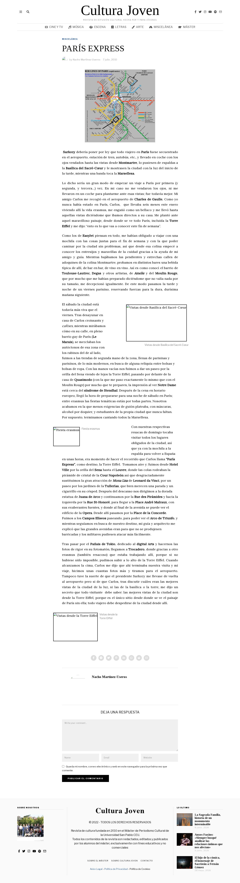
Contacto (147, 860)
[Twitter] (200, 12)
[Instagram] (205, 12)
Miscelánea (163, 27)
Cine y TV (56, 27)
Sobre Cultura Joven (124, 860)
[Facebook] (195, 12)
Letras (120, 27)
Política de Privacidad (116, 869)
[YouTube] (210, 12)
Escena (100, 27)
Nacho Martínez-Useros (109, 677)
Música (78, 27)
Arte (140, 27)
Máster (189, 27)
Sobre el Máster (97, 860)
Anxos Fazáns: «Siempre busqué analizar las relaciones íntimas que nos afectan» (209, 841)
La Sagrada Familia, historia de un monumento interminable (208, 819)
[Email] (220, 12)
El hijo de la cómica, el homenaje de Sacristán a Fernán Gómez (207, 862)
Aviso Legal (96, 869)
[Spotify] (215, 12)
